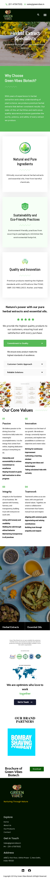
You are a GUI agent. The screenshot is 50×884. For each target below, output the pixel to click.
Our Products (9, 829)
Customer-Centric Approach (19, 364)
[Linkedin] (23, 870)
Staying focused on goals (12, 472)
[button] (45, 14)
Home (6, 822)
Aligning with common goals (36, 517)
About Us (7, 825)
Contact (7, 832)
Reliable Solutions (15, 372)
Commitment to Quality (17, 343)
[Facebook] (29, 870)
